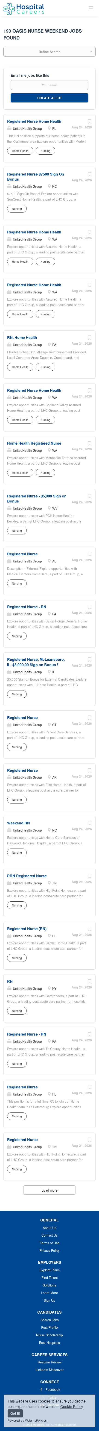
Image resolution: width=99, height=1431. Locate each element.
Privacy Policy (50, 1250)
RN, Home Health (22, 337)
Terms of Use (49, 1243)
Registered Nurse (22, 553)
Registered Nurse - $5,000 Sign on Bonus (37, 498)
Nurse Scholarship (49, 1335)
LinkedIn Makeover (50, 1369)
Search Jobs (50, 1319)
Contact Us (49, 1235)
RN (10, 981)
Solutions (49, 1285)
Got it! (15, 1413)
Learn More (49, 1292)
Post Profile (49, 1327)
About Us (49, 1227)
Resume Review (49, 1362)
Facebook (53, 1389)
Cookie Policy (71, 1406)
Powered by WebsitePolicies (27, 1420)
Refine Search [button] (50, 51)
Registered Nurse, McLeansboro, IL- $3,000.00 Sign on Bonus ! (36, 662)
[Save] (89, 122)
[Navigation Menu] (91, 8)
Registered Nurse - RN (26, 606)
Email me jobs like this (30, 75)
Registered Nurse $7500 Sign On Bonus (35, 176)
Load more (50, 1190)
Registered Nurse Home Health (34, 121)
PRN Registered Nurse (27, 875)
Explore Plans (50, 1270)
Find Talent (49, 1277)
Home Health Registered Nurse (34, 443)
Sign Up (49, 1300)
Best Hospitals (49, 1342)
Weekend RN (18, 823)
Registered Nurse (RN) (27, 928)
